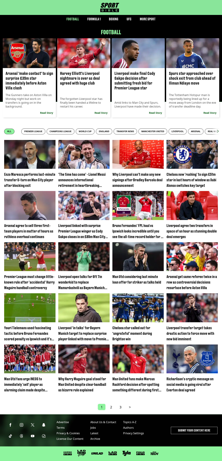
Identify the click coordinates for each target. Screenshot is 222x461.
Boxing (113, 19)
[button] (218, 131)
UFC (129, 19)
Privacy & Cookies (68, 433)
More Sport (148, 19)
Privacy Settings (133, 433)
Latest (94, 433)
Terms (61, 428)
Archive (95, 439)
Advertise (63, 422)
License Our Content (70, 439)
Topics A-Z (129, 422)
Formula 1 (94, 19)
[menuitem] (33, 131)
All (9, 131)
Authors (128, 428)
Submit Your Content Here (194, 430)
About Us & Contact (103, 422)
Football (72, 19)
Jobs (93, 428)
